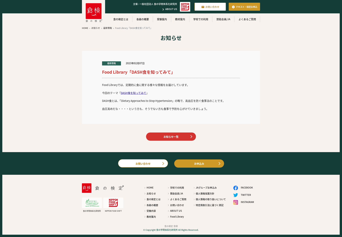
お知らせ (151, 193)
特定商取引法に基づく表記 (210, 205)
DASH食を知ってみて (133, 93)
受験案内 (162, 19)
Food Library (177, 216)
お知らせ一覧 (171, 136)
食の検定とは (120, 19)
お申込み (199, 163)
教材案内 (180, 19)
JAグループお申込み (206, 187)
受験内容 (151, 210)
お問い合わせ (210, 7)
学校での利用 (200, 19)
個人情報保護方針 (205, 193)
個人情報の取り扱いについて (211, 199)
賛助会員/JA (223, 19)
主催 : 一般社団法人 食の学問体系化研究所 (155, 4)
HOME (150, 187)
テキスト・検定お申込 (244, 7)
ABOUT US (169, 9)
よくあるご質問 (247, 19)
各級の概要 (142, 19)
